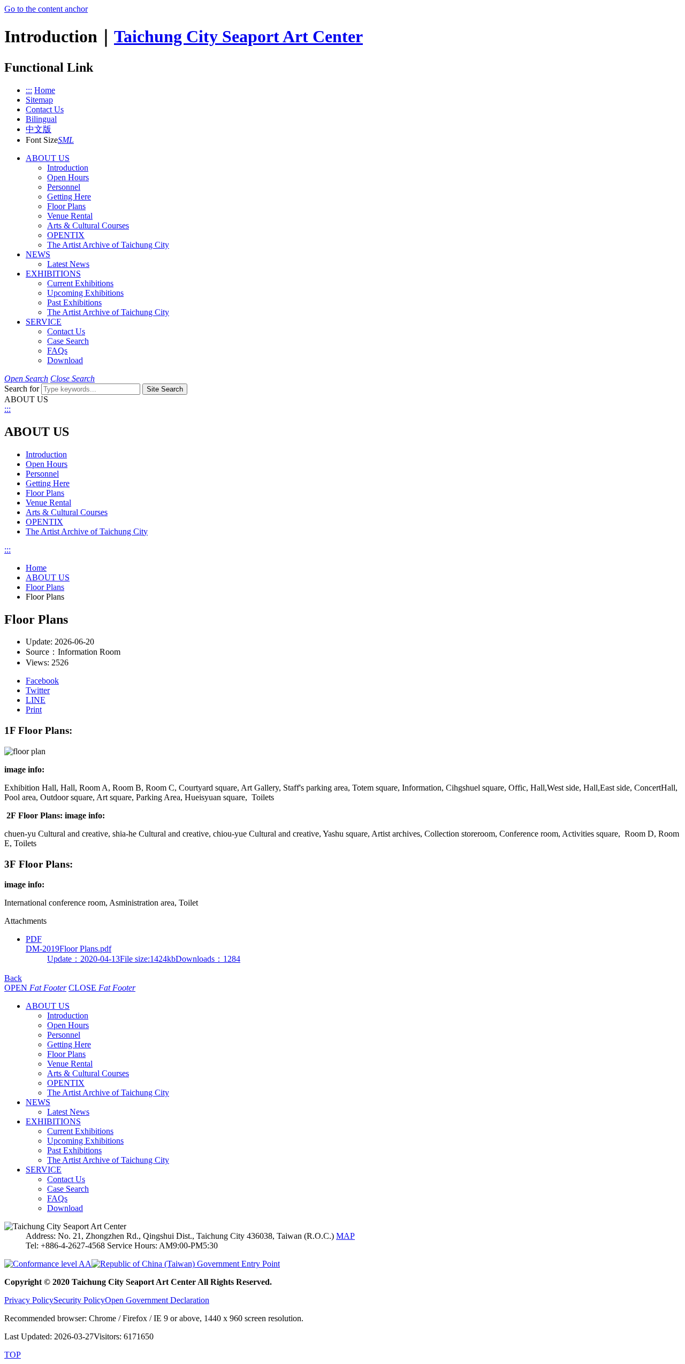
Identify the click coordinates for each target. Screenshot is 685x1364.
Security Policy (79, 1300)
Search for (21, 388)
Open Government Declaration (157, 1300)
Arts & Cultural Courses (88, 225)
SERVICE (44, 321)
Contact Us (66, 331)
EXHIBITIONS (53, 273)
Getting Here (69, 196)
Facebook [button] (42, 680)
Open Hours (68, 177)
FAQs (57, 350)
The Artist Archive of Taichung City (108, 244)
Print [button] (34, 709)
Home (36, 567)
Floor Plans (66, 206)
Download (65, 360)
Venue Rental (70, 215)
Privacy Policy (29, 1300)
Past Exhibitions (74, 302)
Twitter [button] (38, 690)
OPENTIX (66, 235)
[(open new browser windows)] (186, 1263)
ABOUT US (48, 158)
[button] (60, 139)
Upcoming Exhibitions (85, 292)
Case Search (68, 341)
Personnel (63, 186)
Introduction (67, 167)
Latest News (68, 264)
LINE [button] (35, 699)
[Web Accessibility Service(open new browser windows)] (48, 1263)
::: (29, 90)
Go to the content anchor (46, 8)
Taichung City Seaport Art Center (238, 36)
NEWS (38, 254)
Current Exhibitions (80, 283)
